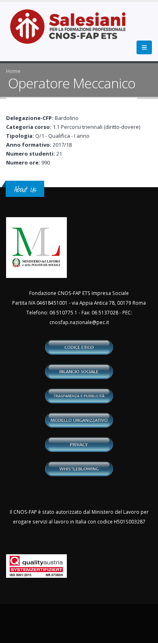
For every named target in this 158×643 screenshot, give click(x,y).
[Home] (72, 30)
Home (13, 71)
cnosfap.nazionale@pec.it (79, 322)
